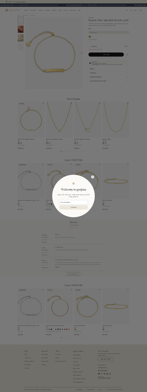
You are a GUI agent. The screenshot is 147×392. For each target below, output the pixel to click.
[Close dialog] (92, 176)
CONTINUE (73, 207)
